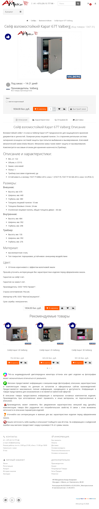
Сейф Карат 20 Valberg (17, 350)
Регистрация (8, 466)
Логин (5, 463)
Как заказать (56, 440)
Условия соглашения (59, 453)
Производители (57, 463)
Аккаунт (6, 468)
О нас (5, 450)
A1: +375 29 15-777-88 (11, 440)
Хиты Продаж (56, 471)
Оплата (54, 443)
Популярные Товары (59, 468)
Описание (22, 120)
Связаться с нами (10, 448)
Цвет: (8, 98)
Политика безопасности (60, 450)
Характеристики (42, 120)
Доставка (79, 120)
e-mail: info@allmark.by (11, 443)
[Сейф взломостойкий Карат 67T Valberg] (49, 55)
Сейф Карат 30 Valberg (82, 350)
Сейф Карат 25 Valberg (49, 350)
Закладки (6, 474)
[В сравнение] (64, 109)
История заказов (9, 471)
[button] (89, 3)
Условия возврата (58, 448)
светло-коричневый (16, 101)
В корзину (41, 109)
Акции (53, 466)
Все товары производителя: (21, 90)
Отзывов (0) (62, 120)
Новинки (54, 474)
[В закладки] (59, 109)
